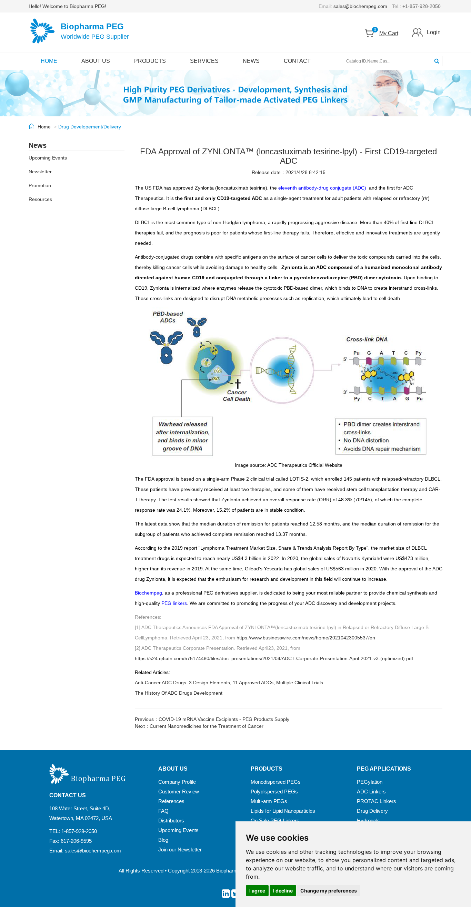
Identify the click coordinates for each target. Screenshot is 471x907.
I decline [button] (283, 891)
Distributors (171, 820)
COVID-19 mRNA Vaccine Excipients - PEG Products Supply (224, 719)
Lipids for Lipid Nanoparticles (283, 811)
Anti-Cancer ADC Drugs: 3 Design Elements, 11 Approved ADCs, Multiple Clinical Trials (229, 682)
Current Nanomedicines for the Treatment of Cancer (206, 726)
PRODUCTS (150, 61)
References (171, 801)
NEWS (251, 61)
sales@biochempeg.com (360, 6)
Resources (40, 199)
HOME (49, 61)
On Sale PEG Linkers (275, 820)
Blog (163, 840)
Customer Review (178, 791)
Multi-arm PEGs (269, 801)
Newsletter (40, 171)
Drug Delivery (372, 811)
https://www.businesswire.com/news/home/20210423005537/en (306, 637)
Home (44, 126)
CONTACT (297, 61)
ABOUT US (95, 61)
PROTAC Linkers (376, 801)
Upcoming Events (48, 158)
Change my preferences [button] (328, 891)
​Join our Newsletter (180, 849)
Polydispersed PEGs (274, 791)
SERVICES (204, 61)
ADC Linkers (371, 791)
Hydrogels (368, 820)
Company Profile (177, 782)
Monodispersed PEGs (276, 782)
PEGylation (369, 782)
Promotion (40, 185)
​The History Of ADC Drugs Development (178, 693)
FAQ (163, 811)
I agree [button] (257, 891)
